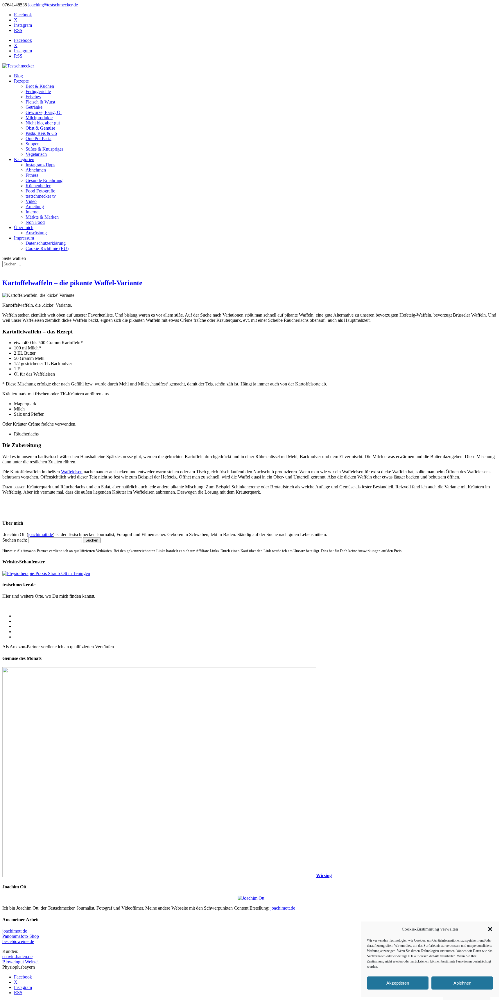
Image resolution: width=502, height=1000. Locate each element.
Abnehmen (36, 169)
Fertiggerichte (38, 91)
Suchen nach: (14, 540)
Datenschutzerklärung (46, 243)
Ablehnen (462, 983)
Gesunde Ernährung (44, 180)
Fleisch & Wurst (40, 101)
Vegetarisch (36, 154)
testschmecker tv (41, 196)
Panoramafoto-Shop (20, 936)
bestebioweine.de (18, 941)
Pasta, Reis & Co (41, 133)
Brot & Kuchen (40, 86)
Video (31, 201)
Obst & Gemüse (40, 128)
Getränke (34, 107)
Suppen (33, 143)
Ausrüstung (36, 232)
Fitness (32, 175)
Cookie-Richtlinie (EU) (47, 248)
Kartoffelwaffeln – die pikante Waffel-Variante (72, 283)
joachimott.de (40, 534)
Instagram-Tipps (40, 164)
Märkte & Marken (42, 217)
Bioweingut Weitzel (20, 961)
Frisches (33, 96)
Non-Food (35, 222)
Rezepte (21, 80)
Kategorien (24, 159)
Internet (33, 211)
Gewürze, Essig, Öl (44, 112)
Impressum (24, 237)
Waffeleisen (72, 471)
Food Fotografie (40, 190)
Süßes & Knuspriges (44, 149)
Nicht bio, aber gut (43, 122)
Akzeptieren (397, 983)
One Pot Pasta (38, 138)
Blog (18, 75)
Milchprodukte (39, 117)
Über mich (23, 227)
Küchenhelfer (38, 185)
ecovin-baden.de (17, 956)
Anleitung (35, 206)
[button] (490, 929)
